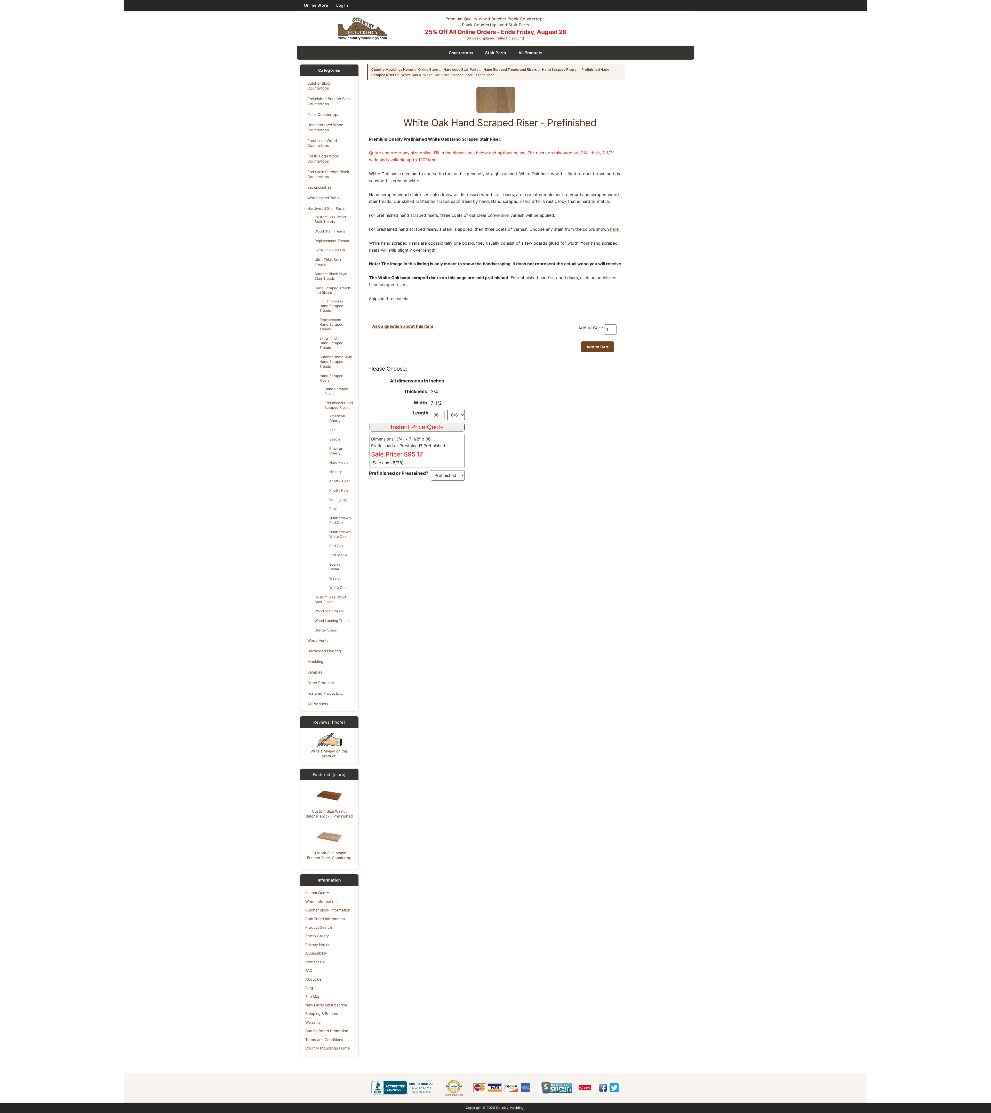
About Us (313, 979)
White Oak (337, 588)
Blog (309, 988)
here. (615, 229)
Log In (342, 5)
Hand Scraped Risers (331, 378)
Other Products (320, 682)
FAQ (309, 970)
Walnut (335, 578)
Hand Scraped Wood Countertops (325, 127)
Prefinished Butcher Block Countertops (329, 101)
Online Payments (454, 1095)
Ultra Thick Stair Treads (328, 262)
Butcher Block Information (327, 910)
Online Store (316, 5)
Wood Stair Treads (330, 231)
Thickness (415, 391)
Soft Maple (338, 555)
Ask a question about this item (402, 326)
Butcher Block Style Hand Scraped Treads (335, 361)
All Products (530, 52)
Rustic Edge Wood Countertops (323, 158)
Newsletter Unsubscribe (326, 1005)
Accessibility (316, 953)
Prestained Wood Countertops (322, 143)
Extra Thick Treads (330, 250)
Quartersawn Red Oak (340, 520)
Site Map (313, 996)
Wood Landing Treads (332, 621)
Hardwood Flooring (324, 651)
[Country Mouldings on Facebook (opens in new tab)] (603, 1087)
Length (420, 412)
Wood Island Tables (324, 198)
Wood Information (321, 901)
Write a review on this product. (329, 753)
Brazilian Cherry (336, 450)
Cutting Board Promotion (326, 1031)
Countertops (461, 52)
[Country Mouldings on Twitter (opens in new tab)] (614, 1087)
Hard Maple (338, 462)
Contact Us (315, 962)
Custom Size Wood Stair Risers (330, 599)
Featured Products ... (325, 693)
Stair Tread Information (325, 919)
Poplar (334, 509)
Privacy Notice (317, 944)
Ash (332, 430)
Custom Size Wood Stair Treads (330, 219)
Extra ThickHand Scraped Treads (331, 343)
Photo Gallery (317, 936)
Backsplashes (319, 187)
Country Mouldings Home (327, 1048)
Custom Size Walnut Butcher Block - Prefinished (329, 813)
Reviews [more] (329, 722)
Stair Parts (495, 52)
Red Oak (336, 546)
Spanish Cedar (335, 566)
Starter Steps (326, 630)
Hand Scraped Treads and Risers (333, 290)
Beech (334, 439)
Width (420, 402)
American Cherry (337, 418)
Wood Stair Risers (329, 611)
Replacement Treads (332, 241)
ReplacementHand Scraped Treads (331, 324)
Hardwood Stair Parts (326, 208)
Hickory (335, 472)
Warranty (313, 1022)
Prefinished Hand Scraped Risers (338, 405)
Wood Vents (318, 640)
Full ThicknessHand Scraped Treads (331, 306)
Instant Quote (317, 893)
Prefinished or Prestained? (398, 473)
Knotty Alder (339, 481)
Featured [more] (329, 774)
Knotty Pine (338, 490)
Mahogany (338, 500)
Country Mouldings (510, 1108)
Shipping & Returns (321, 1013)
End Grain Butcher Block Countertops (328, 174)
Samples (314, 672)
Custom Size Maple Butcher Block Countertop (329, 855)
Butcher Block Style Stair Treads (331, 276)
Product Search (318, 927)
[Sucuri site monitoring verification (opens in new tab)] (556, 1087)
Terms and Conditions (324, 1039)
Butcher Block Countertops (319, 85)
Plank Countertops (323, 114)
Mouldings (316, 661)
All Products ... (319, 704)
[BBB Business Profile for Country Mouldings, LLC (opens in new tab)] (403, 1087)
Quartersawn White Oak (340, 534)
